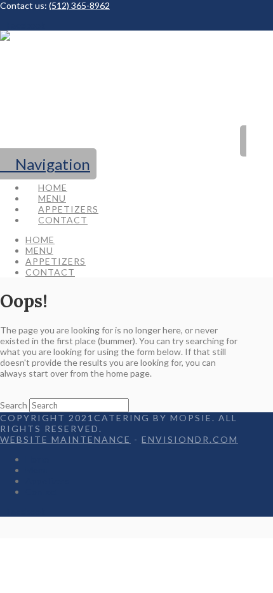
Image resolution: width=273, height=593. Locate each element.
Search (13, 405)
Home (37, 459)
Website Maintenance (65, 439)
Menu (36, 469)
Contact (41, 491)
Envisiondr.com (190, 439)
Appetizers (47, 480)
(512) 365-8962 (79, 5)
